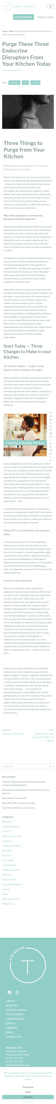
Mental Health (9, 865)
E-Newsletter (15, 1019)
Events (10, 1023)
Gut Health (7, 850)
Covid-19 (6, 831)
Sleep (4, 894)
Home (5, 31)
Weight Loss (8, 903)
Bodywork (7, 821)
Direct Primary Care (11, 836)
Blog (11, 31)
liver (25, 83)
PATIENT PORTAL (23, 17)
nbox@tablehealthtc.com (18, 1065)
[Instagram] (17, 992)
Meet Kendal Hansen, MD (14, 798)
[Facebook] (9, 992)
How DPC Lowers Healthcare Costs (18, 803)
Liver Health (8, 860)
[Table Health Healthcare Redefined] (18, 6)
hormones (14, 83)
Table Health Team (11, 899)
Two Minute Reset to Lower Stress (18, 807)
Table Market (15, 1014)
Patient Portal (16, 1010)
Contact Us (13, 1036)
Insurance (6, 855)
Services (12, 1005)
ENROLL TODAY (45, 17)
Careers (11, 1028)
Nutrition (6, 874)
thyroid (35, 83)
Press (9, 1032)
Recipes (6, 889)
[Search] (50, 766)
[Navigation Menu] (50, 6)
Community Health (11, 826)
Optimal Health (9, 879)
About (10, 1001)
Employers (7, 841)
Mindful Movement (11, 870)
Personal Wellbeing (11, 884)
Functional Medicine (11, 70)
